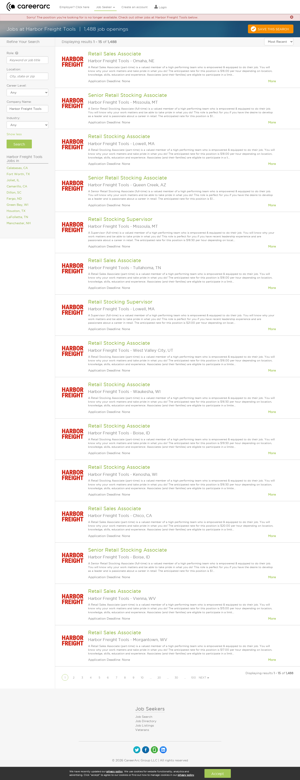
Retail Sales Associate (114, 53)
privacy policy (114, 771)
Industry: (13, 118)
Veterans (142, 730)
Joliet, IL (13, 180)
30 (176, 677)
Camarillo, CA (17, 186)
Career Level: (17, 85)
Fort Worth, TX (18, 174)
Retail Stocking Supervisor (120, 219)
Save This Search (273, 29)
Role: (11, 53)
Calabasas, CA (17, 168)
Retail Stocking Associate (119, 136)
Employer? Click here (74, 7)
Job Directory (145, 721)
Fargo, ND (14, 198)
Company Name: (19, 101)
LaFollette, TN (17, 217)
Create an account (134, 7)
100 (193, 677)
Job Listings (144, 725)
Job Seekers (150, 708)
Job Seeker (104, 7)
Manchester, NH (19, 223)
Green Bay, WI (17, 204)
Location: (14, 69)
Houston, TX (16, 211)
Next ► (204, 677)
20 (159, 677)
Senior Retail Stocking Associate (127, 95)
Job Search (143, 716)
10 (142, 677)
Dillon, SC (14, 192)
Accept (217, 774)
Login (162, 7)
